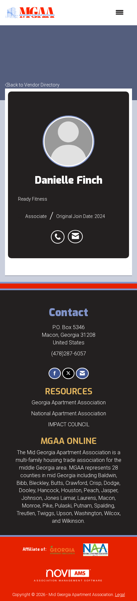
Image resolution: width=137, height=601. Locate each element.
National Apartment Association (68, 413)
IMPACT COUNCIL (68, 424)
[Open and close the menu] (92, 12)
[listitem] (59, 233)
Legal (120, 594)
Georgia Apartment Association (69, 402)
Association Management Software (68, 580)
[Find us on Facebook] (55, 373)
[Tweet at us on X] (68, 373)
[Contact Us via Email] (82, 373)
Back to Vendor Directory (33, 85)
